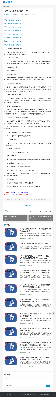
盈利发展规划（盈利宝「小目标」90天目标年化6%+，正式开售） (35, 329)
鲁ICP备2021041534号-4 (31, 394)
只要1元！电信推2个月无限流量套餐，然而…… (35, 243)
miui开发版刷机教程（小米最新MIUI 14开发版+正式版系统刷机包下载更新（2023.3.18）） (35, 257)
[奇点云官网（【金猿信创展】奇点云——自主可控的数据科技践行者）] (11, 317)
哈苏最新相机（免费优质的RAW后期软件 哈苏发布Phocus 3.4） (35, 230)
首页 (4, 6)
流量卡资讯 (27, 14)
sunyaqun (6, 14)
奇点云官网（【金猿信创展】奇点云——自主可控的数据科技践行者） (35, 315)
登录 (6, 385)
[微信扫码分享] (40, 211)
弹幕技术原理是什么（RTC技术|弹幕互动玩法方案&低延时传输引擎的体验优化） (35, 300)
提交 (48, 385)
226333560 (14, 194)
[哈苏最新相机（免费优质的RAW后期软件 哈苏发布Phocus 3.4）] (11, 232)
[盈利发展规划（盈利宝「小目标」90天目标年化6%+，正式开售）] (11, 331)
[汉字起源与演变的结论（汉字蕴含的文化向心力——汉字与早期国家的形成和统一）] (11, 288)
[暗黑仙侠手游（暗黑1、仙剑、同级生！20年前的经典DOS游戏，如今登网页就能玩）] (11, 360)
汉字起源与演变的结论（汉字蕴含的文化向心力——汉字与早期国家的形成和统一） (35, 286)
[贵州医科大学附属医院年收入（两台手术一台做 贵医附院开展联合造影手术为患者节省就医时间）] (11, 273)
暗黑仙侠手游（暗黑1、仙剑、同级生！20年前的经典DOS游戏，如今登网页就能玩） (35, 358)
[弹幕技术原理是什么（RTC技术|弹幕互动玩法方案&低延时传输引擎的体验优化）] (11, 302)
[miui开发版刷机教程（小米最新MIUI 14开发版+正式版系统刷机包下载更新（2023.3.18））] (11, 259)
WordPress (46, 394)
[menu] (51, 2)
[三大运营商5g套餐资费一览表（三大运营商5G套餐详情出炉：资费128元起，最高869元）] (11, 346)
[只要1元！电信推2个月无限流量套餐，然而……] (11, 246)
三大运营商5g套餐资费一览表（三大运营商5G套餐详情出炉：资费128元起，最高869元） (35, 344)
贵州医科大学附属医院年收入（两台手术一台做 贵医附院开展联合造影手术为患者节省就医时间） (36, 271)
